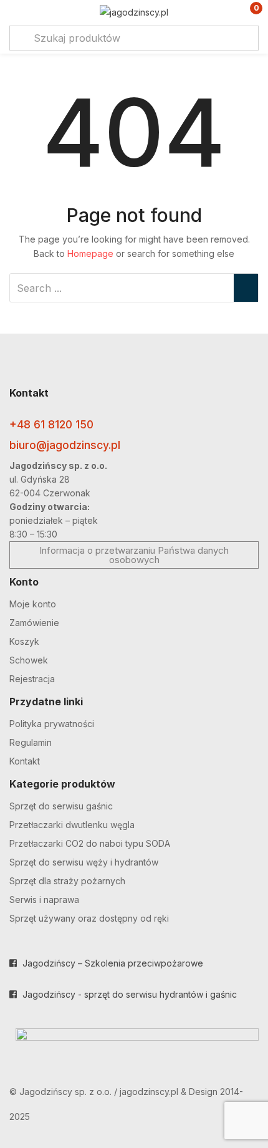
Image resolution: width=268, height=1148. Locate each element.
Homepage (90, 253)
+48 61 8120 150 (51, 424)
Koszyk (24, 641)
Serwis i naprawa (44, 899)
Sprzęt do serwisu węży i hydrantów (83, 862)
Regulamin (30, 742)
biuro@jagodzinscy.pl (64, 444)
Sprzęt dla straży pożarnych (67, 880)
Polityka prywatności (51, 723)
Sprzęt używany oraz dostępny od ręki (89, 918)
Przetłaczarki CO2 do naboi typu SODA (89, 843)
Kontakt (24, 761)
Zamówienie (34, 622)
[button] (248, 13)
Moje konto (32, 604)
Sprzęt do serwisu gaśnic (61, 806)
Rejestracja (32, 678)
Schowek (28, 660)
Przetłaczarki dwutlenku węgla (72, 824)
